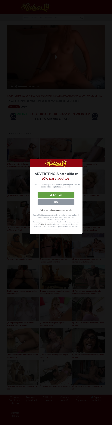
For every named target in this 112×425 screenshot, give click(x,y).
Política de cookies (45, 224)
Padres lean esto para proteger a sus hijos (56, 210)
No (56, 202)
